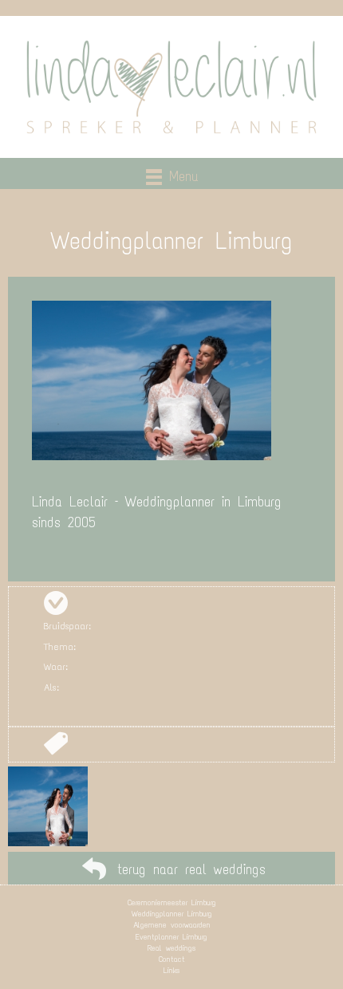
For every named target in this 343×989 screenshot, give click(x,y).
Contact (172, 959)
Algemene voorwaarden (172, 925)
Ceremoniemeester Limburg (172, 902)
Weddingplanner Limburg (172, 913)
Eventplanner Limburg (171, 937)
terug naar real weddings (191, 869)
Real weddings (171, 948)
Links (171, 970)
